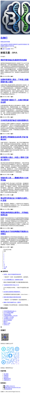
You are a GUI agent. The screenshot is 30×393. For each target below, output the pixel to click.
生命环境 (20, 44)
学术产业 (11, 45)
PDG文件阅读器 (7, 320)
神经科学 (15, 44)
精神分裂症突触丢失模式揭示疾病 (12, 297)
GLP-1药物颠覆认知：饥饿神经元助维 (13, 279)
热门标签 (5, 374)
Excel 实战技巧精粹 (8, 312)
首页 (2, 44)
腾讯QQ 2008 (6, 323)
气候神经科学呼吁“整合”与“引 (11, 285)
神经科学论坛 (7, 378)
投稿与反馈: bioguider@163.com (13, 387)
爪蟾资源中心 (7, 380)
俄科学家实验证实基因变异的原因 (14, 60)
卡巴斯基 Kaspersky (8, 318)
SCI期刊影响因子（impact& (10, 315)
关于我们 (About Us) (10, 386)
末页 (4, 268)
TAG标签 (7, 48)
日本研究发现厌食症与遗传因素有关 (15, 120)
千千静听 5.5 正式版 (8, 317)
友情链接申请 (8, 389)
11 (4, 265)
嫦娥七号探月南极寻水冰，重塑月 (12, 302)
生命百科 (5, 44)
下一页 (5, 266)
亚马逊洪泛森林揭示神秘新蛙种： (12, 291)
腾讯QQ (5, 321)
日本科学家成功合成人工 (9, 311)
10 (4, 264)
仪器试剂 (10, 44)
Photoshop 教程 (7, 314)
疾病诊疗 (25, 44)
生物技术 (6, 45)
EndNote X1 (6, 324)
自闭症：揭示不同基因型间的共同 (12, 274)
